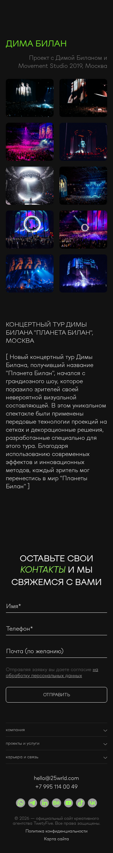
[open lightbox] (30, 98)
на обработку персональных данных (52, 672)
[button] (56, 727)
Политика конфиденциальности (56, 831)
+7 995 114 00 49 (56, 786)
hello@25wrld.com (56, 778)
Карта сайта (56, 839)
